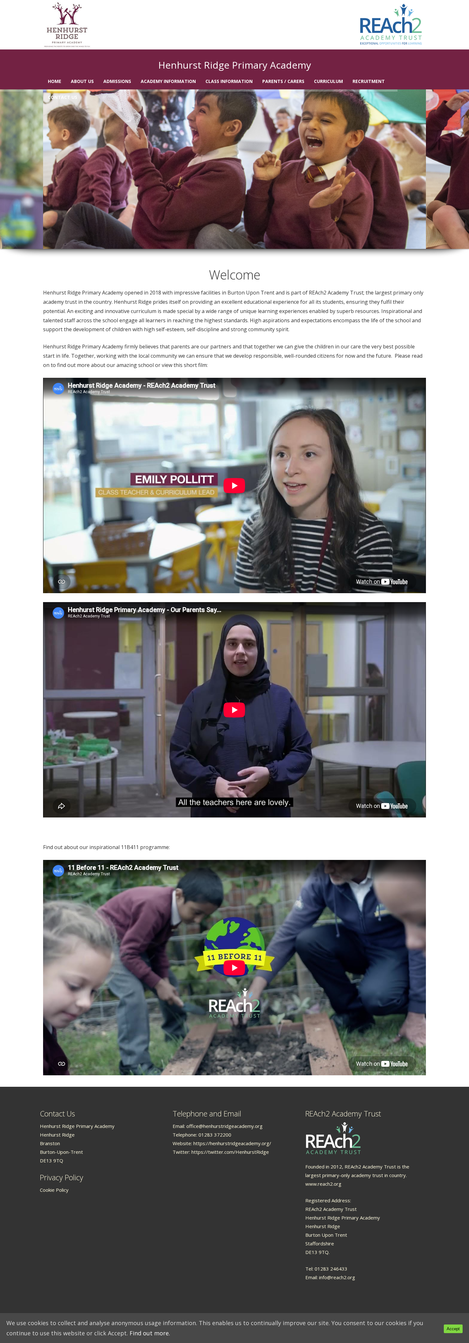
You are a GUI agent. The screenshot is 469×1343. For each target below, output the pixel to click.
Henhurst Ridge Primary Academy (234, 65)
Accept (453, 1328)
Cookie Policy (54, 1190)
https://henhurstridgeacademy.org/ (232, 1143)
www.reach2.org (323, 1184)
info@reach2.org (337, 1277)
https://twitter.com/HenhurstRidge (230, 1152)
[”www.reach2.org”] (333, 1137)
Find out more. (150, 1333)
